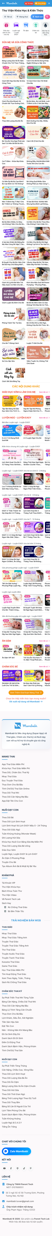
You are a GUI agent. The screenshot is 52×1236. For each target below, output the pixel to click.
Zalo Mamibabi (19, 1151)
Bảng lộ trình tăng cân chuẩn (17, 1010)
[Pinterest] (30, 1168)
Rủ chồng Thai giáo (17, 907)
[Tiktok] (24, 1168)
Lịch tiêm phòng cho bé (13, 1110)
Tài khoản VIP (8, 883)
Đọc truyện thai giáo (12, 780)
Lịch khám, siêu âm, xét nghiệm (17, 1018)
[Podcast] (17, 1168)
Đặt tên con (8, 1026)
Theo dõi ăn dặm (10, 1082)
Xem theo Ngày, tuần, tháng (16, 978)
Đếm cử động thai (11, 1042)
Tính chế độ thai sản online (15, 788)
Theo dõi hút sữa (10, 1090)
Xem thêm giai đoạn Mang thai (25, 692)
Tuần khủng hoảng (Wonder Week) (19, 833)
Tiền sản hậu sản (10, 1022)
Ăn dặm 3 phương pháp (13, 858)
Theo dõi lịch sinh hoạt (13, 821)
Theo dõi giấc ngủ (11, 829)
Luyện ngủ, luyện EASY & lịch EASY (19, 854)
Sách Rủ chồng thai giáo (14, 982)
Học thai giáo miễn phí (13, 970)
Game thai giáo (9, 966)
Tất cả (9, 17)
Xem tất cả (43, 392)
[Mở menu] (49, 3)
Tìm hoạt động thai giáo (14, 974)
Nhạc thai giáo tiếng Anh (14, 937)
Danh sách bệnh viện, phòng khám (19, 1046)
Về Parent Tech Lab (11, 899)
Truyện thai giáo (10, 941)
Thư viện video (9, 895)
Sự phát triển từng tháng (14, 1065)
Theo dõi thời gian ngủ (13, 1094)
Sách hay (6, 903)
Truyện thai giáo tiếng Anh (15, 945)
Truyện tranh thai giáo (13, 958)
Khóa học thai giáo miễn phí (16, 768)
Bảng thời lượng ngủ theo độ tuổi (19, 1098)
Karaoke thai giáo (11, 962)
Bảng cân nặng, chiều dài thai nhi (19, 1001)
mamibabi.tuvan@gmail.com (20, 1201)
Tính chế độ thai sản (12, 1050)
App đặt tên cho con (12, 801)
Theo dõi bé (8, 817)
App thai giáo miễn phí (13, 764)
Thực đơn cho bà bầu (12, 784)
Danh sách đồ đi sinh (12, 1038)
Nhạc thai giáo (9, 776)
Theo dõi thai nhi (10, 792)
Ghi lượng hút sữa (11, 837)
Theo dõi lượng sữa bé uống (16, 846)
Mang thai (23, 17)
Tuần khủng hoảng (11, 1118)
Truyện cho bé (9, 862)
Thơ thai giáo (8, 949)
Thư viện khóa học (11, 887)
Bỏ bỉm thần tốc (15, 911)
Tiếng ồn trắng (9, 1126)
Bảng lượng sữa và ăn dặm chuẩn (19, 1086)
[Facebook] (11, 1168)
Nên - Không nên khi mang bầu (17, 1030)
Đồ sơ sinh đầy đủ (11, 1034)
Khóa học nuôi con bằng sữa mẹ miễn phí (22, 842)
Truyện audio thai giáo (13, 954)
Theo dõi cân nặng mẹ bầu (15, 796)
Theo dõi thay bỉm (11, 1102)
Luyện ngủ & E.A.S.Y (12, 1122)
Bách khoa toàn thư (12, 891)
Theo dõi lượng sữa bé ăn (15, 1078)
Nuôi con (39, 17)
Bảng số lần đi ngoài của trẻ (16, 1106)
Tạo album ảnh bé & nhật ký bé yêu (19, 866)
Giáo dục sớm (9, 850)
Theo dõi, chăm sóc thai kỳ (15, 772)
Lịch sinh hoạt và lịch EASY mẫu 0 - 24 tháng (24, 825)
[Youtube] (4, 1168)
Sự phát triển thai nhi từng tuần (18, 997)
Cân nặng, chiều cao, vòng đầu (17, 1070)
